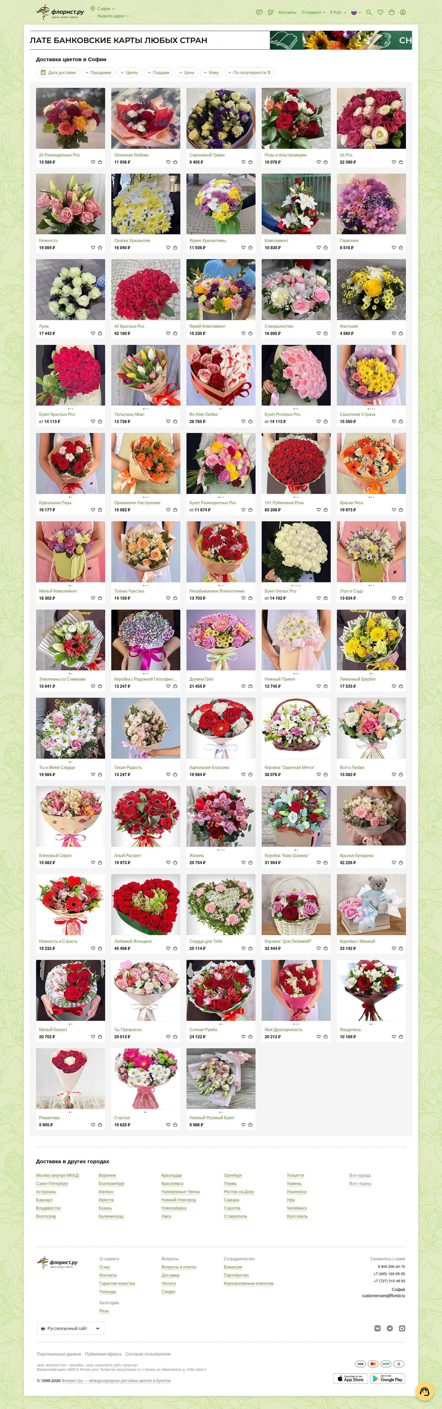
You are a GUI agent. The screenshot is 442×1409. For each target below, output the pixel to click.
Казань (105, 1208)
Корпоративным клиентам (248, 1283)
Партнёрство (236, 1275)
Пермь (230, 1183)
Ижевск (106, 1191)
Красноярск (172, 1183)
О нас (105, 1267)
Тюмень (294, 1183)
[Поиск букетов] (369, 12)
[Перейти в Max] (402, 1328)
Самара (231, 1200)
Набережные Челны (180, 1191)
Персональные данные (59, 1354)
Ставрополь (235, 1216)
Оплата (169, 1283)
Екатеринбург (112, 1183)
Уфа (291, 1200)
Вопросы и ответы (179, 1267)
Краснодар (171, 1175)
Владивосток (48, 1208)
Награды (108, 1291)
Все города (360, 1175)
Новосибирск (173, 1208)
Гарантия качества (117, 1283)
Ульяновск (296, 1191)
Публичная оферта (103, 1354)
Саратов (232, 1208)
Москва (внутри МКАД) (57, 1175)
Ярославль (297, 1216)
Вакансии (233, 1267)
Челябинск (297, 1208)
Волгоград (46, 1216)
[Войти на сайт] (403, 12)
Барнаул (44, 1200)
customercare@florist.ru (383, 1295)
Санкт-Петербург (52, 1183)
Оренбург (233, 1175)
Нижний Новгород (178, 1200)
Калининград (111, 1216)
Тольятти (295, 1175)
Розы (104, 1311)
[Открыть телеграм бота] (390, 1328)
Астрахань (46, 1191)
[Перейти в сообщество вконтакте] (377, 1328)
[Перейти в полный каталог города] (60, 12)
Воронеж (107, 1175)
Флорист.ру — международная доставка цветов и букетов (116, 1380)
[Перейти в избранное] (380, 12)
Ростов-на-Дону (239, 1191)
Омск (166, 1216)
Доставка (170, 1275)
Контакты (108, 1275)
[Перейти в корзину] (391, 12)
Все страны (360, 1183)
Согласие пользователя (148, 1354)
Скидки (168, 1291)
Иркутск (106, 1200)
